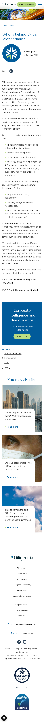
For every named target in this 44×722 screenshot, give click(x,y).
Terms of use (22, 579)
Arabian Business (12, 353)
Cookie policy (22, 573)
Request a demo (22, 604)
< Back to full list (8, 25)
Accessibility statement (22, 596)
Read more (12, 426)
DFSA (7, 368)
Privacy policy (22, 568)
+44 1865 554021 (26, 633)
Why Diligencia (22, 610)
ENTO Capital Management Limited (20, 290)
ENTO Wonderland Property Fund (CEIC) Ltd (19, 281)
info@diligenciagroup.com (26, 624)
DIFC (6, 362)
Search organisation (26, 4)
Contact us (22, 616)
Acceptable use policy (22, 585)
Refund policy (22, 590)
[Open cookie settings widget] (4, 718)
